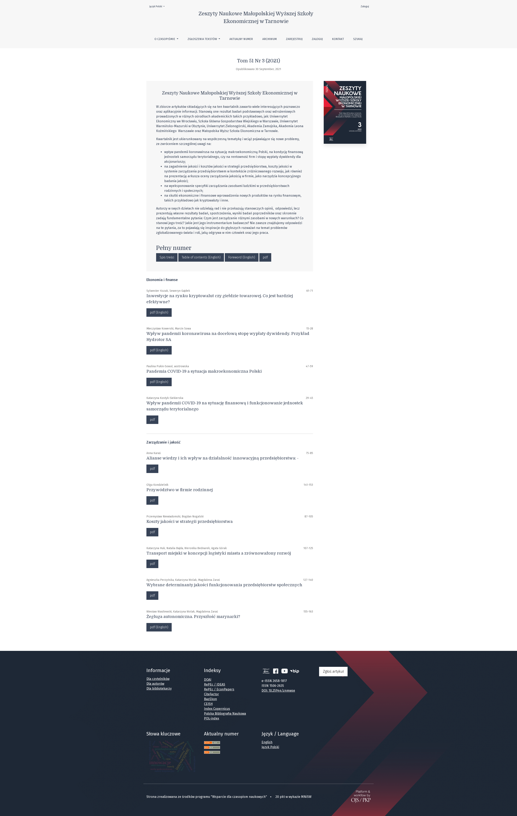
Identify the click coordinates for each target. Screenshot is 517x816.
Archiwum (269, 39)
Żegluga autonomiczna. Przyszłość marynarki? (193, 616)
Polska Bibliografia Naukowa (225, 713)
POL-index (211, 718)
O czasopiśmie (165, 39)
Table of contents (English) (201, 257)
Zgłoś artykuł (333, 671)
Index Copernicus (217, 709)
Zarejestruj (294, 39)
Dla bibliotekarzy (159, 688)
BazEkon (210, 699)
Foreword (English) (241, 257)
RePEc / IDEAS (214, 684)
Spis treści (167, 257)
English (267, 742)
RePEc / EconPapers (219, 689)
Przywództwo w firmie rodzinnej (179, 490)
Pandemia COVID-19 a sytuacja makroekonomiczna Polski (204, 371)
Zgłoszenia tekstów (203, 39)
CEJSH (208, 704)
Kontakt (338, 39)
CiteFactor (211, 694)
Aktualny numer (241, 39)
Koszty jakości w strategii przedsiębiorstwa (189, 521)
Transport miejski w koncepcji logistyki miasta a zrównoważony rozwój (218, 553)
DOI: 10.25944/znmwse (278, 690)
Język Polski (158, 6)
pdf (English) (159, 312)
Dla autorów (155, 684)
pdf (265, 257)
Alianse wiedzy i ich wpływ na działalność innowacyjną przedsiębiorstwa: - (222, 458)
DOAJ (207, 680)
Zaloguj (317, 39)
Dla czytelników (157, 679)
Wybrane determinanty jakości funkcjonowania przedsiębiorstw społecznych (224, 585)
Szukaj (358, 39)
